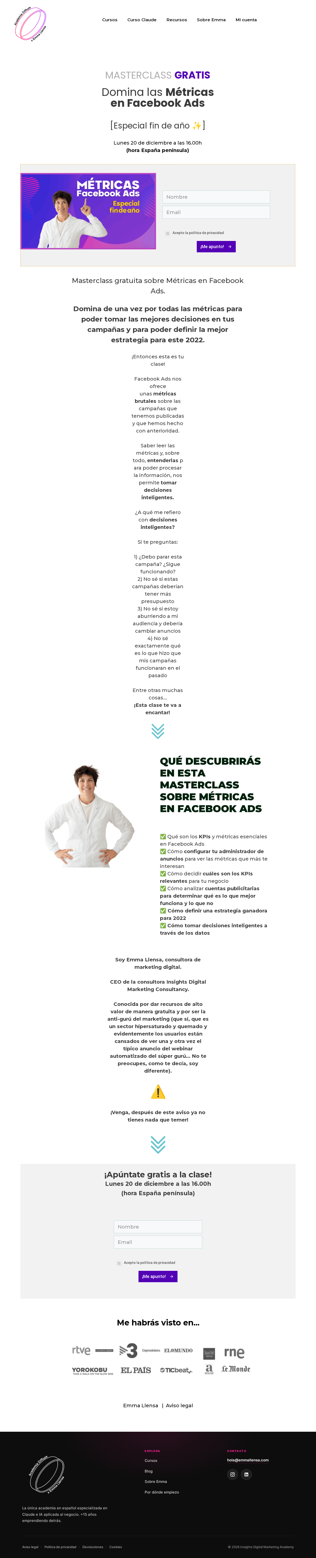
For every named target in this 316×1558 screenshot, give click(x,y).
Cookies (115, 1547)
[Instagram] (232, 1474)
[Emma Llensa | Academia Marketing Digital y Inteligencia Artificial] (31, 23)
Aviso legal (179, 1405)
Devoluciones (92, 1547)
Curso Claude (142, 19)
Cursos (110, 19)
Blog (149, 1471)
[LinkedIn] (246, 1474)
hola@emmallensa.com (248, 1460)
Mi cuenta (246, 19)
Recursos (176, 19)
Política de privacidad (60, 1547)
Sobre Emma (211, 19)
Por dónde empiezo (162, 1492)
